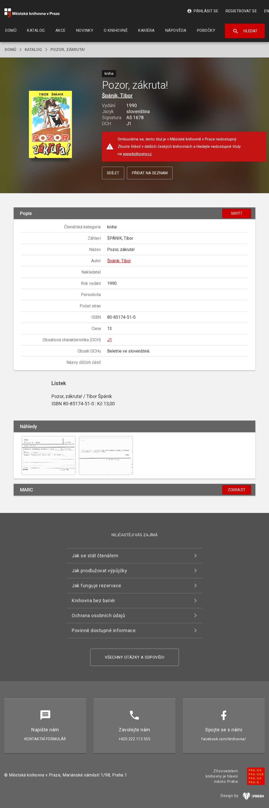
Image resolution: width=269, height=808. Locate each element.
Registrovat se (241, 11)
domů (10, 49)
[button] (50, 124)
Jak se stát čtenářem (95, 555)
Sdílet (113, 173)
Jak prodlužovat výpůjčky (99, 570)
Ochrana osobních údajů (98, 615)
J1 (109, 339)
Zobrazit (237, 490)
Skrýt (236, 213)
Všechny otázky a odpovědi (134, 657)
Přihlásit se (202, 11)
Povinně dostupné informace (104, 630)
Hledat (244, 31)
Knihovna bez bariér (93, 600)
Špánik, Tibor (117, 95)
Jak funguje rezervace (96, 585)
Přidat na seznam (150, 173)
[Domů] (32, 13)
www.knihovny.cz (137, 153)
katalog (33, 49)
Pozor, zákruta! (67, 49)
